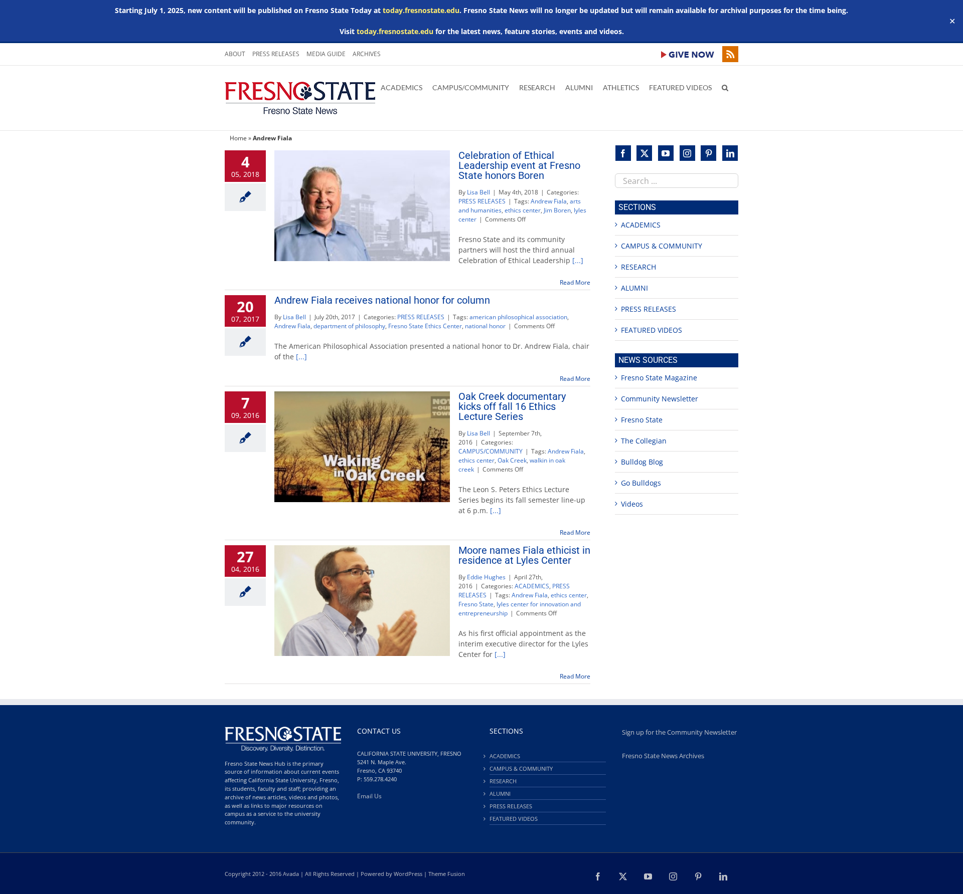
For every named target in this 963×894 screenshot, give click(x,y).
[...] (577, 260)
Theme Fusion (446, 873)
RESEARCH (638, 267)
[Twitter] (644, 153)
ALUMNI (634, 288)
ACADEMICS (532, 586)
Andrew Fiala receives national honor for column (382, 300)
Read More (575, 282)
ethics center (523, 210)
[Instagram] (687, 153)
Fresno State (476, 604)
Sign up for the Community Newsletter (679, 732)
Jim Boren (557, 210)
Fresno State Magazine (659, 377)
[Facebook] (623, 153)
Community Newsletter (659, 398)
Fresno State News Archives (663, 756)
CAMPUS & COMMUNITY (661, 246)
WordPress (408, 873)
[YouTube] (666, 153)
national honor (485, 326)
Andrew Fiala (549, 201)
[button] (725, 87)
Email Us (369, 796)
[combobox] (676, 180)
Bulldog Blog (642, 462)
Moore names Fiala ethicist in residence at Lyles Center (524, 555)
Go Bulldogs (641, 483)
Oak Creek (512, 460)
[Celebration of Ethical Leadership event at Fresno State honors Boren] (362, 205)
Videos (632, 504)
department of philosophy (349, 326)
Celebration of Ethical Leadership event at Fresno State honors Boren (519, 165)
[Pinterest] (708, 153)
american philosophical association (518, 317)
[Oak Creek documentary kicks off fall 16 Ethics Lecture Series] (362, 446)
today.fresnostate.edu (421, 10)
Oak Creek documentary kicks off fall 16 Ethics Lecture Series (512, 406)
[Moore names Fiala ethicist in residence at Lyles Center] (362, 600)
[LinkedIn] (730, 153)
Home (238, 138)
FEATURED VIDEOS (651, 330)
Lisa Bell (478, 192)
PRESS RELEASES (482, 201)
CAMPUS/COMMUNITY (490, 451)
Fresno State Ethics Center (425, 326)
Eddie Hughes (486, 577)
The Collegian (644, 440)
